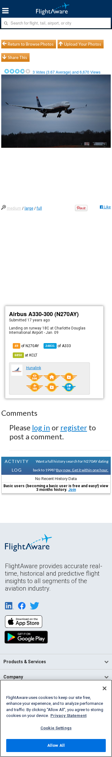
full (39, 208)
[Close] (104, 688)
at (26, 355)
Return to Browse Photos (31, 44)
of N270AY (27, 346)
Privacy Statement (68, 715)
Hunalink (33, 368)
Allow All (56, 745)
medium (14, 208)
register (73, 427)
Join (72, 489)
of (58, 346)
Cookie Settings (56, 728)
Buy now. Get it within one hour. (82, 470)
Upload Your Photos (82, 44)
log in (41, 427)
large (29, 208)
